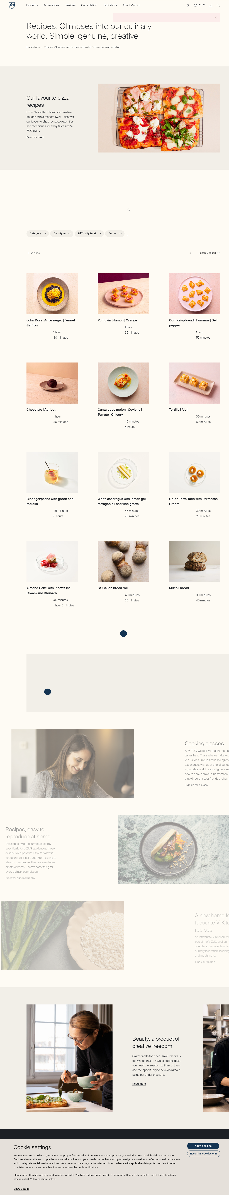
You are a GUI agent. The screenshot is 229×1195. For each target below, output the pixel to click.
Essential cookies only (203, 1153)
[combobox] (209, 253)
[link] (188, 6)
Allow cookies (203, 1146)
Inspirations (110, 5)
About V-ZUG (131, 5)
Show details (21, 1188)
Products (32, 5)
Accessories (51, 5)
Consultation (89, 5)
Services (70, 5)
